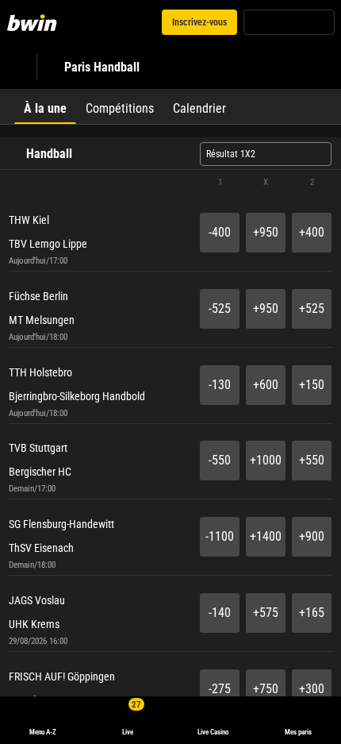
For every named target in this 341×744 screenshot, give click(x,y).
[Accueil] (34, 22)
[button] (170, 182)
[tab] (45, 106)
